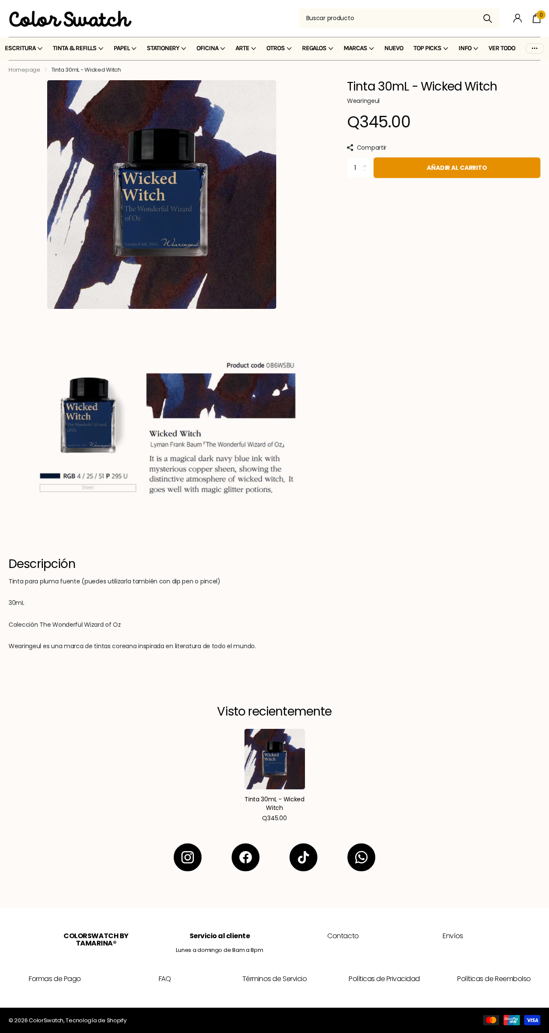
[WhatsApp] (361, 857)
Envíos (453, 936)
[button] (366, 160)
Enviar (488, 18)
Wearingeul (363, 101)
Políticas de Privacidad (384, 979)
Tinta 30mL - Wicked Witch (274, 803)
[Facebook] (245, 857)
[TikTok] (303, 857)
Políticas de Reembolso (494, 979)
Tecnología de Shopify (96, 1020)
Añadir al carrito (457, 167)
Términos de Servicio (274, 979)
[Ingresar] (517, 18)
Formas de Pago (55, 979)
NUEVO (393, 48)
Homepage (24, 70)
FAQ (165, 979)
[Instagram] (188, 857)
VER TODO (502, 48)
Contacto (343, 936)
